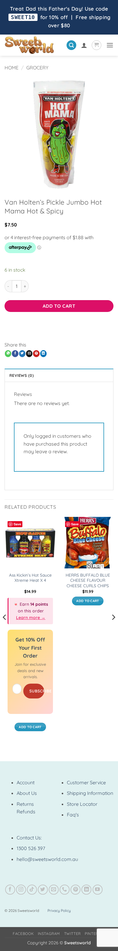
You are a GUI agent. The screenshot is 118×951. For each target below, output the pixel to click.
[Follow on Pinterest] (75, 890)
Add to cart (59, 306)
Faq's (73, 815)
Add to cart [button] (30, 727)
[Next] (113, 629)
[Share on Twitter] (22, 353)
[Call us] (65, 890)
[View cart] (96, 45)
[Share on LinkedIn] (43, 353)
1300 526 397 (31, 848)
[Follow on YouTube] (98, 890)
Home (11, 68)
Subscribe (36, 690)
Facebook (23, 933)
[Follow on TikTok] (32, 890)
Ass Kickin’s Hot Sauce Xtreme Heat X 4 (30, 577)
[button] (71, 45)
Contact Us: (29, 838)
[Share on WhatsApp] (8, 353)
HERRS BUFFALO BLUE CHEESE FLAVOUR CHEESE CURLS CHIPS (88, 580)
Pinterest (95, 933)
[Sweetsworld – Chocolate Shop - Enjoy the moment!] (33, 45)
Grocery (37, 68)
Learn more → (30, 617)
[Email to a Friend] (29, 353)
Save (17, 524)
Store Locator (82, 804)
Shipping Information (90, 793)
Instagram (49, 933)
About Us (27, 793)
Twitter (72, 933)
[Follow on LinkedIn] (86, 890)
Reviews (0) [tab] (21, 375)
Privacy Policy (59, 910)
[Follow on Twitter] (43, 890)
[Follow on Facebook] (10, 890)
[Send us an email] (54, 890)
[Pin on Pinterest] (36, 353)
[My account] (84, 45)
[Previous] (4, 629)
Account (25, 782)
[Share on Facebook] (15, 353)
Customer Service (86, 782)
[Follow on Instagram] (21, 890)
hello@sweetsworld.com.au (47, 859)
